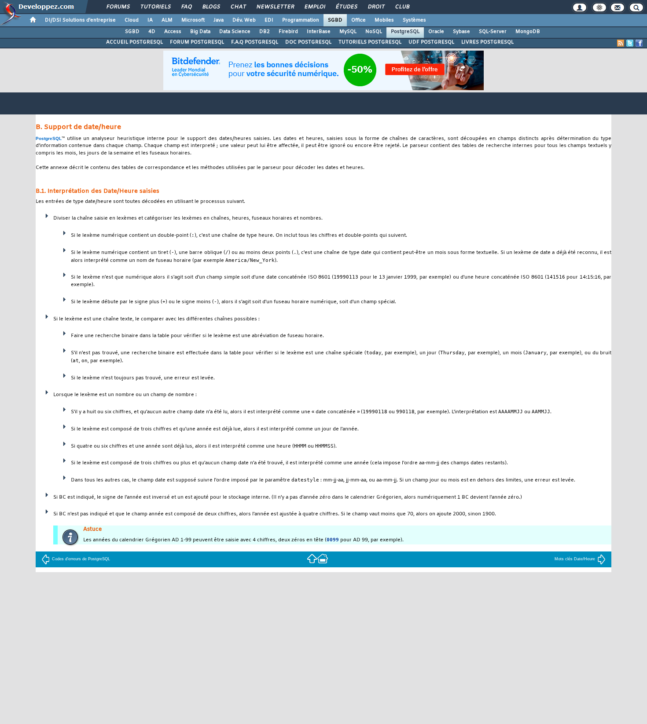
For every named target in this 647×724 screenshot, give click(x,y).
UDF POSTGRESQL (431, 42)
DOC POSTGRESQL (308, 42)
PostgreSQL (405, 32)
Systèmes (414, 20)
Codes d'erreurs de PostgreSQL (81, 559)
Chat (237, 7)
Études (346, 7)
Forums (117, 7)
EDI (269, 20)
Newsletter (274, 7)
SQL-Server (493, 32)
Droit (376, 7)
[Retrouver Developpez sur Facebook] (639, 43)
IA (150, 20)
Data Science (234, 32)
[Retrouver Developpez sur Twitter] (629, 43)
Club (402, 7)
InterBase (319, 32)
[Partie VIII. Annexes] (312, 557)
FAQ (186, 7)
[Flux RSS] (620, 43)
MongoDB (527, 32)
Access (172, 32)
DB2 (264, 32)
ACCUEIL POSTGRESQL (134, 42)
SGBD (335, 20)
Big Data (200, 32)
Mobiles (384, 20)
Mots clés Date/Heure (575, 559)
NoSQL (373, 32)
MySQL (348, 32)
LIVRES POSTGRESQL (487, 42)
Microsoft (193, 20)
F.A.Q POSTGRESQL (254, 42)
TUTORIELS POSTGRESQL (369, 42)
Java (218, 20)
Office (358, 20)
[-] (322, 557)
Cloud (132, 20)
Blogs (211, 7)
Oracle (436, 32)
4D (151, 32)
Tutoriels (155, 7)
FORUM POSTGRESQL (197, 42)
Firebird (288, 32)
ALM (167, 20)
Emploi (314, 7)
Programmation (300, 20)
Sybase (461, 32)
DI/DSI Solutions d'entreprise (80, 20)
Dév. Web (244, 20)
